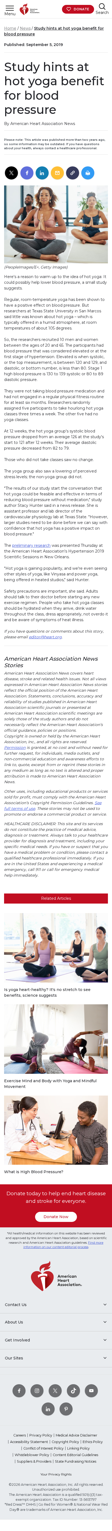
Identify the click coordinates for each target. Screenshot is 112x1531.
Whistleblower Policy (32, 1455)
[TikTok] (73, 1391)
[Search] (102, 6)
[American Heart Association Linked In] (48, 1409)
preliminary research (31, 545)
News (25, 28)
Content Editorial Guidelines (75, 1455)
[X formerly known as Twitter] (55, 1391)
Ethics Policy (93, 1442)
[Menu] (9, 8)
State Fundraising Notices (75, 1461)
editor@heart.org (45, 637)
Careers (19, 1435)
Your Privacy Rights (56, 1474)
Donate (81, 9)
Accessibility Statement (29, 1442)
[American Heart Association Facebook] (19, 1391)
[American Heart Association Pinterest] (66, 1409)
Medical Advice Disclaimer (76, 1435)
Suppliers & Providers (34, 1461)
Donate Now (56, 1216)
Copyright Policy (65, 1442)
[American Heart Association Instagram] (37, 1391)
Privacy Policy (40, 1435)
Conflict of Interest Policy (43, 1448)
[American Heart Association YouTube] (91, 1391)
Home (10, 28)
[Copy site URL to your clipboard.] (73, 173)
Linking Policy (78, 1448)
